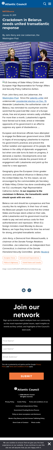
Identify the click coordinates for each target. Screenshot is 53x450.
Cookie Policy (21, 402)
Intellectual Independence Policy (26, 406)
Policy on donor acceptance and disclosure (26, 414)
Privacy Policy (9, 402)
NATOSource (8, 11)
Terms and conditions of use (38, 402)
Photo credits (35, 422)
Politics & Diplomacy (11, 262)
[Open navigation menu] (49, 4)
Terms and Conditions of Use (19, 366)
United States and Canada (31, 262)
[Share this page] (29, 290)
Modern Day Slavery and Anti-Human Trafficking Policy (26, 418)
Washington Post (10, 97)
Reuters (44, 251)
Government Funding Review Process (26, 410)
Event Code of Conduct (20, 422)
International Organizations (29, 258)
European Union (9, 258)
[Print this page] (24, 290)
